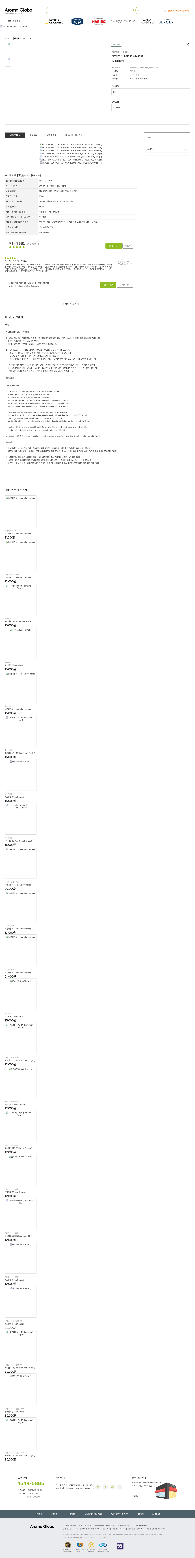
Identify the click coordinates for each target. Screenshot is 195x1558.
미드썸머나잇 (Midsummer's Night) (20, 753)
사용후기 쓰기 (113, 246)
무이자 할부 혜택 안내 (138, 78)
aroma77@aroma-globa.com (80, 1488)
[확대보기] (8, 69)
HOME (7, 38)
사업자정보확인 (140, 1526)
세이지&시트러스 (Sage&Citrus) (18, 841)
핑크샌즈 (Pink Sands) (14, 797)
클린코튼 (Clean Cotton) (15, 1104)
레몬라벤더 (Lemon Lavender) (18, 533)
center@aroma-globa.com (79, 1485)
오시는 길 (156, 1514)
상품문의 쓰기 (108, 285)
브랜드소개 (55, 1514)
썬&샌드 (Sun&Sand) (14, 1016)
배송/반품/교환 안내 (73, 135)
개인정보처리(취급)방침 (92, 1514)
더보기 (127, 246)
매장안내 (140, 1514)
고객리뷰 (33, 135)
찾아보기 (137, 1496)
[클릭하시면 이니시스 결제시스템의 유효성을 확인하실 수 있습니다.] (120, 1546)
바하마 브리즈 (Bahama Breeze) (18, 1148)
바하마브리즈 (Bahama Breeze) (18, 621)
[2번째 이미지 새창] (14, 64)
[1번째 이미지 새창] (14, 49)
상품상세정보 (14, 135)
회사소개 (38, 1514)
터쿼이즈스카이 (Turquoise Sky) (18, 1236)
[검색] (135, 10)
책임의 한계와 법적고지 (119, 1514)
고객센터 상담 (125, 285)
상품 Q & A (51, 135)
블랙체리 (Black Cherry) (15, 1192)
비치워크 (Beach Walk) (14, 665)
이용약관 (71, 1514)
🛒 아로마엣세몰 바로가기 (176, 10)
